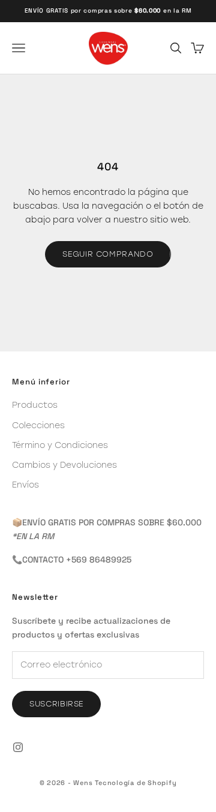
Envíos (25, 484)
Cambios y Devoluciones (64, 464)
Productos (35, 404)
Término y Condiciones (60, 445)
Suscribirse (56, 703)
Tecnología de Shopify (135, 782)
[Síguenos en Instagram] (18, 747)
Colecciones (38, 425)
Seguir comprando (107, 253)
